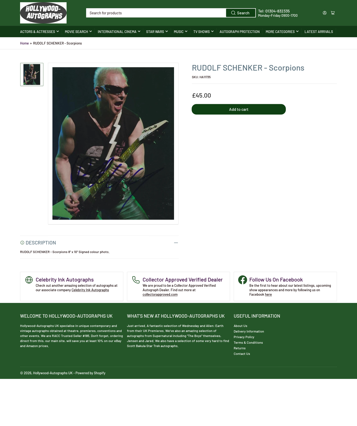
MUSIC (179, 31)
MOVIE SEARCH (76, 31)
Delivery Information (249, 331)
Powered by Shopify (90, 373)
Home (24, 43)
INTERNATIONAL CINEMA (117, 31)
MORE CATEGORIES (280, 31)
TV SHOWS (201, 31)
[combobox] (171, 13)
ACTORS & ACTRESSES (37, 31)
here (268, 294)
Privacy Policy (244, 337)
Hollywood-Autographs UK (53, 373)
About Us (240, 326)
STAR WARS (155, 31)
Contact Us (242, 354)
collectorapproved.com (160, 294)
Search (243, 12)
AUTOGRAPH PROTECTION (240, 31)
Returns (240, 348)
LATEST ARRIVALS (319, 31)
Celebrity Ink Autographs (90, 290)
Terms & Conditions (248, 342)
